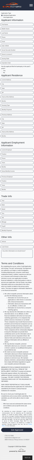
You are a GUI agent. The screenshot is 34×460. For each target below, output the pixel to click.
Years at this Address (8, 97)
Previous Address (7, 114)
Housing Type (6, 105)
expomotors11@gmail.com (12, 437)
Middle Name (5, 28)
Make (3, 205)
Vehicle (4, 241)
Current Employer (7, 150)
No (4, 72)
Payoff (3, 226)
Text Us (27, 457)
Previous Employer (7, 176)
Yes (4, 70)
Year (3, 200)
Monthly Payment (7, 109)
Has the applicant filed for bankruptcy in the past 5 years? (15, 67)
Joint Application (8, 17)
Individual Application (9, 15)
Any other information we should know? (14, 251)
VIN (3, 217)
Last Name (5, 33)
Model (3, 209)
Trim (3, 213)
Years (3, 162)
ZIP (3, 92)
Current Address (6, 80)
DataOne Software (29, 455)
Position (4, 154)
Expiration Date (6, 63)
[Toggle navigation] (31, 5)
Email (3, 41)
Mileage (4, 222)
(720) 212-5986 (9, 435)
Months (4, 101)
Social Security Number (8, 50)
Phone (3, 37)
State (3, 88)
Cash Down (5, 247)
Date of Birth (5, 46)
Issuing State (5, 58)
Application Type (6, 13)
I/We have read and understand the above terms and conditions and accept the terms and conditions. (17, 405)
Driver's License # (7, 54)
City (3, 84)
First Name (5, 24)
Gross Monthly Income (8, 171)
